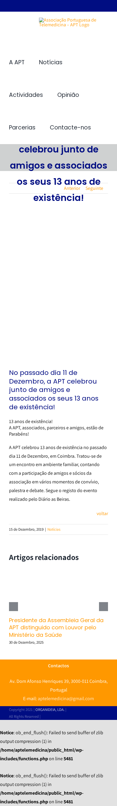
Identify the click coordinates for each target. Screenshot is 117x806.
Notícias (53, 529)
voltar (102, 513)
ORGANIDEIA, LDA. (49, 709)
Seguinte (94, 188)
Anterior (72, 188)
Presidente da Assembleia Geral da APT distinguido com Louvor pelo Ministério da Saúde (56, 627)
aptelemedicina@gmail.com (66, 698)
